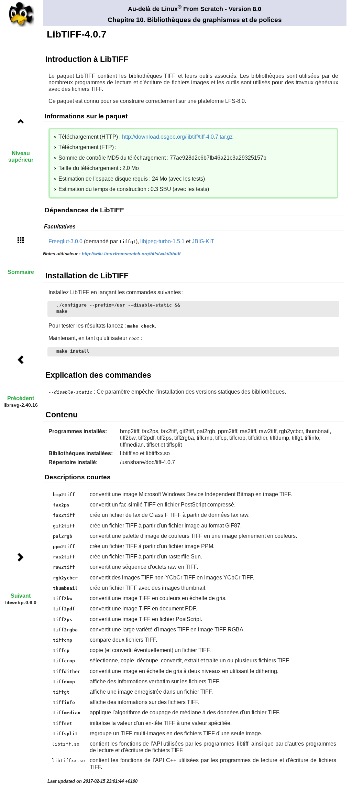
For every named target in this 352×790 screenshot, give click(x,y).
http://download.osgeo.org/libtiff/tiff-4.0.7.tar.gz (177, 137)
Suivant (21, 596)
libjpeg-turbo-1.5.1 (162, 241)
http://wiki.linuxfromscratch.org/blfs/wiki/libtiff (131, 253)
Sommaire (21, 272)
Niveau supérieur (20, 156)
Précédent (20, 398)
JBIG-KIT (203, 241)
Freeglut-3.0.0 (65, 241)
